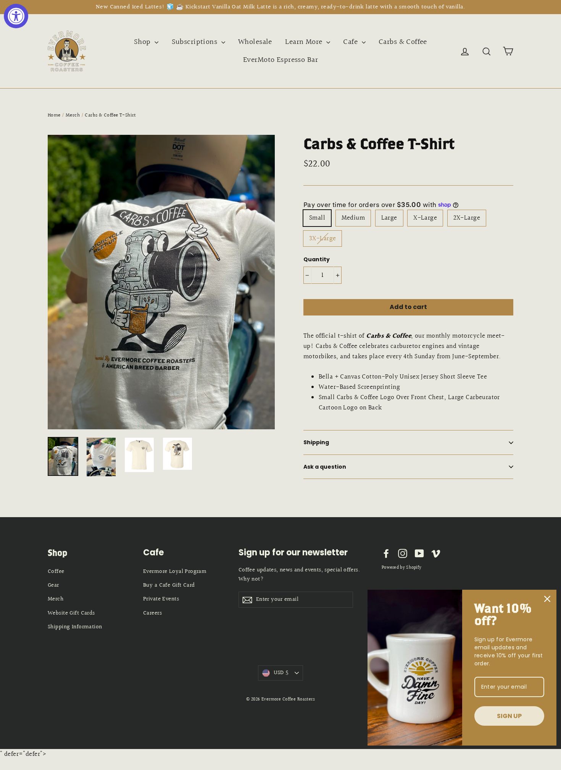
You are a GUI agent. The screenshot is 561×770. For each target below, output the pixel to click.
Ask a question (324, 467)
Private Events (161, 599)
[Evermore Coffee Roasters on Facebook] (386, 553)
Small (317, 218)
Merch (73, 115)
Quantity (316, 259)
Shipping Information (75, 627)
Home (54, 115)
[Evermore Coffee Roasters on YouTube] (419, 553)
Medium (353, 218)
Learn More (304, 42)
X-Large (425, 218)
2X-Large (466, 218)
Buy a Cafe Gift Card (169, 585)
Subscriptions (195, 42)
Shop (143, 42)
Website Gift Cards (71, 613)
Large (389, 218)
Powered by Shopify (401, 567)
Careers (152, 613)
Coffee (56, 571)
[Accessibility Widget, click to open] (16, 16)
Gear (53, 585)
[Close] (547, 599)
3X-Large (322, 238)
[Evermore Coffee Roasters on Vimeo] (435, 553)
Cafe (351, 42)
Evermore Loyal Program (174, 571)
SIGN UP (509, 716)
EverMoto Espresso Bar (280, 60)
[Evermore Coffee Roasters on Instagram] (402, 553)
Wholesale (255, 42)
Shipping (316, 442)
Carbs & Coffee (403, 42)
